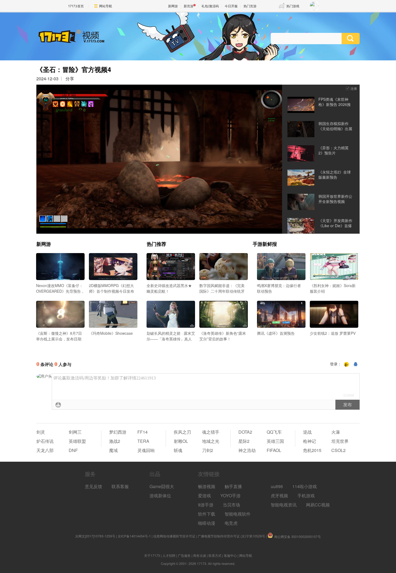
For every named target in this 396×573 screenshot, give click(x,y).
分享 (69, 78)
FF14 (142, 432)
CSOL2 (338, 450)
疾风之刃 (182, 432)
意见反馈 (93, 486)
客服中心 (230, 555)
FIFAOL (274, 450)
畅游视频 (206, 486)
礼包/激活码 (210, 6)
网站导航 (105, 6)
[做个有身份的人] (346, 364)
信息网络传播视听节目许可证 (174, 536)
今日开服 (231, 6)
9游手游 (205, 505)
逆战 (307, 432)
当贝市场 (231, 505)
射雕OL (181, 441)
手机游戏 (306, 495)
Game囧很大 (162, 486)
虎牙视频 (279, 495)
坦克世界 (340, 441)
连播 (353, 88)
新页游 (188, 6)
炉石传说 (45, 441)
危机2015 (312, 450)
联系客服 (120, 486)
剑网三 (75, 432)
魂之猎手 (210, 432)
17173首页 (76, 6)
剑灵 (40, 432)
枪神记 (309, 441)
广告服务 (184, 555)
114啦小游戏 (304, 486)
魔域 (113, 450)
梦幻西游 (117, 432)
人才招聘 (168, 555)
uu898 (277, 486)
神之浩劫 (247, 450)
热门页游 (250, 6)
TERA (143, 441)
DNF (73, 450)
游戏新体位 (160, 495)
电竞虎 (231, 523)
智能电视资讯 (284, 505)
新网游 (173, 6)
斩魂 (178, 450)
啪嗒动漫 (206, 523)
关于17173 (152, 555)
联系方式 (215, 555)
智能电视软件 (238, 514)
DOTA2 (245, 432)
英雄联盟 (77, 441)
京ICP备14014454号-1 (134, 536)
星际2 (243, 441)
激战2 (114, 441)
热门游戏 (292, 6)
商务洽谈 (199, 555)
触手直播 (233, 486)
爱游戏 (204, 495)
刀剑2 (207, 450)
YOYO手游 (230, 495)
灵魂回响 (146, 450)
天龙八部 (45, 450)
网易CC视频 (318, 505)
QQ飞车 (274, 432)
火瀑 (335, 432)
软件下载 (206, 514)
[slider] (159, 222)
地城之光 (210, 441)
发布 (347, 404)
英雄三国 (275, 441)
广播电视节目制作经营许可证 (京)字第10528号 (231, 536)
